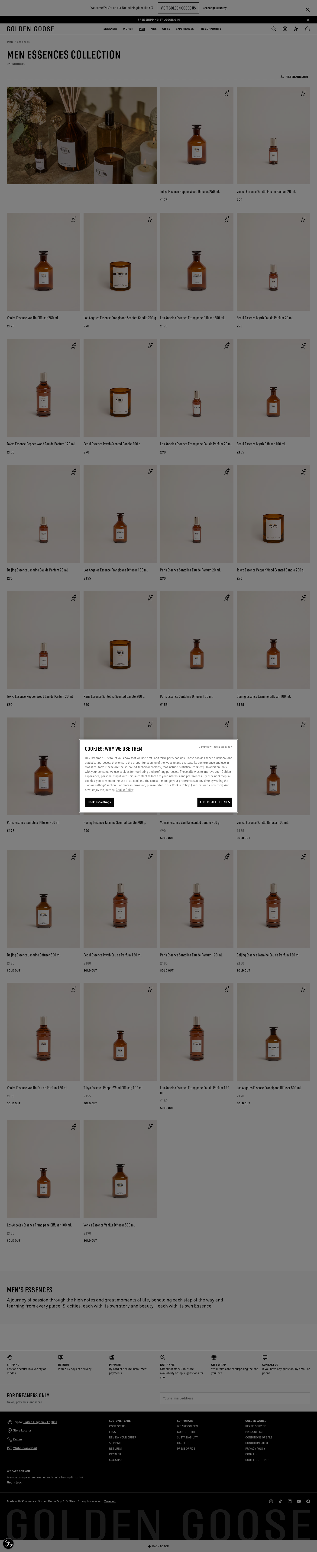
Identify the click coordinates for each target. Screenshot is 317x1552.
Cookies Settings (99, 802)
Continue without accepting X (215, 747)
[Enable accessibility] (8, 1543)
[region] (158, 776)
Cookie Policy (124, 790)
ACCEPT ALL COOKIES (215, 802)
